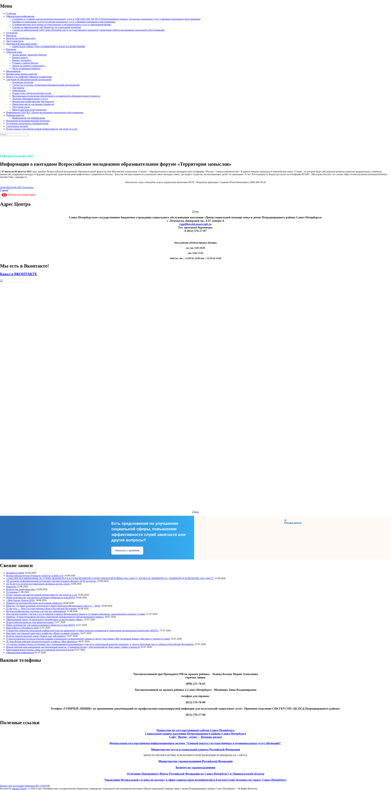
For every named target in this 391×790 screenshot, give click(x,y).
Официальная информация (20, 16)
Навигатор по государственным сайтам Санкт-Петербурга (195, 730)
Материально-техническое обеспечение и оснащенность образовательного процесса (56, 96)
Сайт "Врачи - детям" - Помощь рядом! (195, 737)
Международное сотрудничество (29, 109)
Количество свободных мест (21, 38)
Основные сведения (22, 82)
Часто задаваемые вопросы (26, 68)
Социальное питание (17, 126)
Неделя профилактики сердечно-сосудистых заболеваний (36, 611)
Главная (4, 190)
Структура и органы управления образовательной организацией (46, 85)
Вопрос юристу (20, 57)
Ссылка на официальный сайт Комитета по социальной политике (46, 27)
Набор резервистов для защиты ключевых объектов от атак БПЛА (40, 597)
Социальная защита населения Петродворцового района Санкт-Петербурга (195, 733)
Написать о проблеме (127, 550)
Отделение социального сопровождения (27, 123)
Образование (19, 90)
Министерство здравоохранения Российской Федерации (195, 761)
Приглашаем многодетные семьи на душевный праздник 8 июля (39, 649)
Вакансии (11, 49)
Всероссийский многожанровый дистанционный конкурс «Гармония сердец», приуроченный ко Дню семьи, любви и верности (73, 647)
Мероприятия (13, 71)
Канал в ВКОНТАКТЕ (18, 274)
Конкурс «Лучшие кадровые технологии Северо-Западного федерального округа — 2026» (53, 605)
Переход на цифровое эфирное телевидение (29, 76)
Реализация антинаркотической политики (28, 120)
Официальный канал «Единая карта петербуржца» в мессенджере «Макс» (44, 619)
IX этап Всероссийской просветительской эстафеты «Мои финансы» (42, 641)
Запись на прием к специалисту (28, 65)
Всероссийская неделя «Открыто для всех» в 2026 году (35, 575)
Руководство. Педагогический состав (31, 93)
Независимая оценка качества (21, 74)
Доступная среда (15, 41)
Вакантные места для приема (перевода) (33, 104)
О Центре (11, 13)
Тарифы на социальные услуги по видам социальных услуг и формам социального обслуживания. (63, 21)
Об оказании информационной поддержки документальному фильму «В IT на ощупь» (51, 581)
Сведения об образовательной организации (28, 79)
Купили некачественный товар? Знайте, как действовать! (36, 636)
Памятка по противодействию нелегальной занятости (34, 603)
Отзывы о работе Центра (25, 63)
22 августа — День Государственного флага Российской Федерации (41, 608)
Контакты (11, 35)
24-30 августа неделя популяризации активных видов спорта (38, 583)
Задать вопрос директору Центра (29, 54)
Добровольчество (15, 115)
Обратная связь (14, 52)
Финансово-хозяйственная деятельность (33, 101)
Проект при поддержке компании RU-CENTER (25, 786)
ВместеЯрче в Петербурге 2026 (22, 627)
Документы (18, 87)
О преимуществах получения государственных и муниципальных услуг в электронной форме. (61, 24)
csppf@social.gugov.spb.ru (195, 224)
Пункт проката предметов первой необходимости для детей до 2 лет (41, 129)
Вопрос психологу (21, 60)
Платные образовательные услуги (30, 98)
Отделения (11, 32)
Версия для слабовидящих (21, 194)
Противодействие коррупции (21, 43)
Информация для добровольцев (28, 118)
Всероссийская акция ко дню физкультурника (30, 622)
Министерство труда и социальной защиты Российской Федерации (195, 749)
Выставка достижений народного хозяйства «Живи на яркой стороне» (43, 633)
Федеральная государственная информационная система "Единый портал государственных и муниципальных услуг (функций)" (195, 743)
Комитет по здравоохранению (195, 767)
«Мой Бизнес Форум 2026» (20, 600)
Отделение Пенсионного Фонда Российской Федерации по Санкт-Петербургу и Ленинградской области (195, 773)
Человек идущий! (15, 573)
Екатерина (28, 187)
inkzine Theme (19, 788)
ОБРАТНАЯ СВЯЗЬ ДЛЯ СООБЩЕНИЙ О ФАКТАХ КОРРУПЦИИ (48, 46)
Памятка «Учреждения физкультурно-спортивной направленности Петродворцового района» (55, 616)
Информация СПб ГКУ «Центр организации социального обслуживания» (45, 112)
